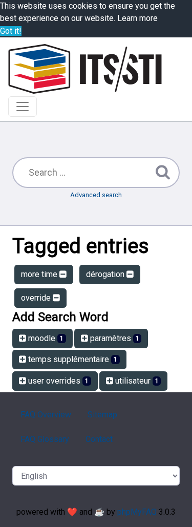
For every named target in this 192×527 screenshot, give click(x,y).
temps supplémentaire (71, 359)
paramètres (113, 338)
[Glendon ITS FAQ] (85, 68)
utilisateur (136, 381)
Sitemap (102, 414)
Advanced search (96, 195)
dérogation (106, 274)
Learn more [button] (137, 18)
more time (40, 274)
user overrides (57, 381)
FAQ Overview (45, 414)
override (37, 298)
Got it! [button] (11, 31)
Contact (99, 439)
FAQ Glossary (44, 439)
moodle (44, 338)
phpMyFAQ (137, 512)
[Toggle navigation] (22, 106)
